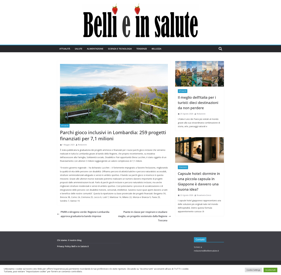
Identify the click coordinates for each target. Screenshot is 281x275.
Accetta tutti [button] (270, 270)
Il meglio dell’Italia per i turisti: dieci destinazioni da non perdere (198, 102)
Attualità (64, 48)
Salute (78, 48)
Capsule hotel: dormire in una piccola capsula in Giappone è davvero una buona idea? (199, 181)
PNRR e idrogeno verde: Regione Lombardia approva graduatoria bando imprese (85, 214)
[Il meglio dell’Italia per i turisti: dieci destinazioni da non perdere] (199, 74)
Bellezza (156, 48)
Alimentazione (95, 48)
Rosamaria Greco (204, 195)
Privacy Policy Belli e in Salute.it (73, 246)
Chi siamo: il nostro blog (69, 240)
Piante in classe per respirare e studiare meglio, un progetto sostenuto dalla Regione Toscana (142, 216)
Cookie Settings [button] (253, 270)
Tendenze (141, 48)
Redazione (82, 144)
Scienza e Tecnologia (120, 48)
